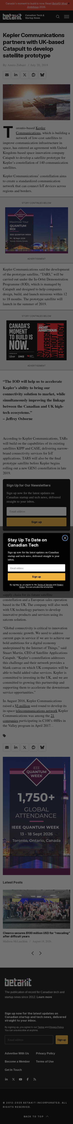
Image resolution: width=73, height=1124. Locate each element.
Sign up (36, 576)
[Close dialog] (65, 537)
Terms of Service (45, 584)
